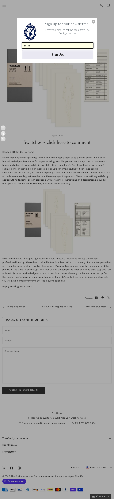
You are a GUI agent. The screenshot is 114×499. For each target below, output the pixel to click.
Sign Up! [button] (58, 54)
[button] (93, 22)
